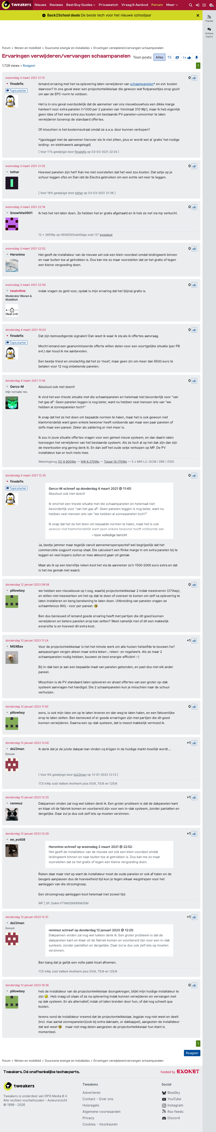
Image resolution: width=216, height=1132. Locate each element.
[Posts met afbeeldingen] (177, 57)
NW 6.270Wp (90, 461)
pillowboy (17, 590)
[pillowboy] (11, 601)
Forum (6, 48)
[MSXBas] (11, 657)
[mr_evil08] (11, 850)
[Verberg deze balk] (197, 15)
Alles (159, 57)
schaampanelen (142, 84)
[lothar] (11, 183)
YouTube (174, 1099)
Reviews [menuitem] (56, 5)
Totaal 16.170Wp (115, 461)
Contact (88, 1099)
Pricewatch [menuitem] (108, 5)
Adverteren (91, 1092)
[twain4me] (11, 310)
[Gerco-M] (11, 402)
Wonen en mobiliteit (27, 48)
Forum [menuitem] (157, 5)
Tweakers (10, 1096)
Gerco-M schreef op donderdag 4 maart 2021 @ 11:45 (90, 489)
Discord (173, 1118)
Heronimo (17, 254)
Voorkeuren (108, 1124)
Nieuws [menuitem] (40, 5)
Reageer (29, 66)
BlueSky (173, 1092)
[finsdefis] (11, 101)
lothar (14, 172)
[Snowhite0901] (11, 224)
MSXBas (16, 646)
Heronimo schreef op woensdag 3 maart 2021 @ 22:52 (90, 847)
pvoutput (106, 234)
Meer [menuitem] (170, 5)
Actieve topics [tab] (209, 35)
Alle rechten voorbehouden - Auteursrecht (35, 1100)
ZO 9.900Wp (67, 461)
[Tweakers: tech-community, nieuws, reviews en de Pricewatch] (16, 5)
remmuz (16, 803)
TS (169, 57)
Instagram (175, 1105)
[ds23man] (11, 764)
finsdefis (16, 84)
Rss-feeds (175, 1111)
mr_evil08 (17, 840)
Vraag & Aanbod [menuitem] (135, 5)
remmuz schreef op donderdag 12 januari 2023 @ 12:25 (91, 930)
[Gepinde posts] (196, 57)
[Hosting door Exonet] (180, 1072)
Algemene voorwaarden (101, 1111)
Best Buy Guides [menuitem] (79, 5)
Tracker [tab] (209, 20)
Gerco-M (17, 387)
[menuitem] (190, 5)
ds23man (17, 749)
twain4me (18, 291)
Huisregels (90, 1105)
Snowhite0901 (21, 213)
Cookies (89, 1124)
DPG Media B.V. (56, 1096)
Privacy (88, 1118)
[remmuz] (11, 814)
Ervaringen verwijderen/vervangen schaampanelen (128, 48)
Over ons (106, 1099)
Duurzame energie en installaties (67, 48)
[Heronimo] (11, 265)
